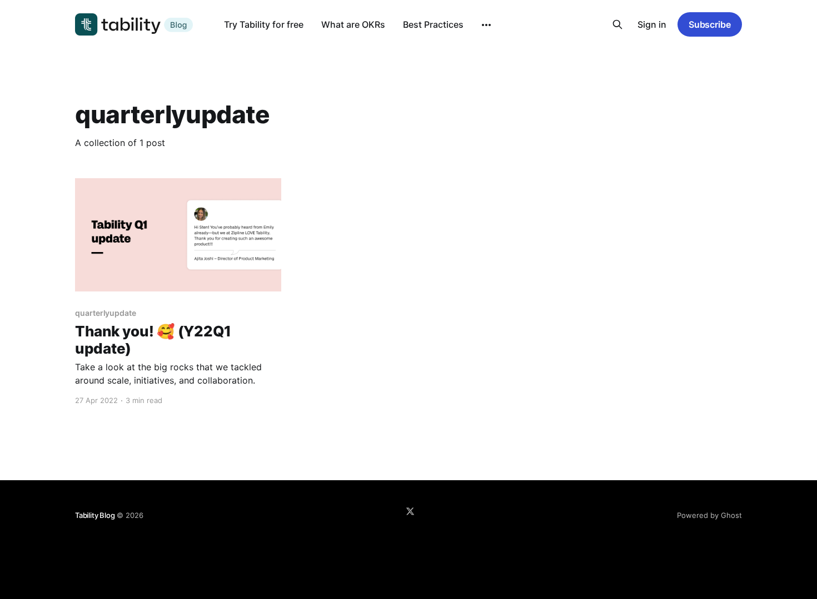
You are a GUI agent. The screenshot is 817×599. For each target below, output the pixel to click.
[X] (410, 511)
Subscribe (710, 24)
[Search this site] (617, 24)
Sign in (651, 24)
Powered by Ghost (709, 515)
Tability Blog (94, 515)
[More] (486, 25)
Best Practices (433, 24)
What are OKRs (353, 24)
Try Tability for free (263, 24)
